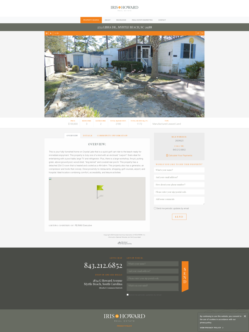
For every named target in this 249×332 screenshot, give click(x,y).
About (108, 20)
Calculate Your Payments (180, 155)
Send (179, 216)
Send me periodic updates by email (172, 208)
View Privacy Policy (210, 328)
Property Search (91, 20)
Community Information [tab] (112, 135)
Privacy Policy (124, 326)
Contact (162, 20)
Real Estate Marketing (142, 20)
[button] (97, 191)
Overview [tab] (72, 135)
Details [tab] (87, 135)
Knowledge (121, 20)
